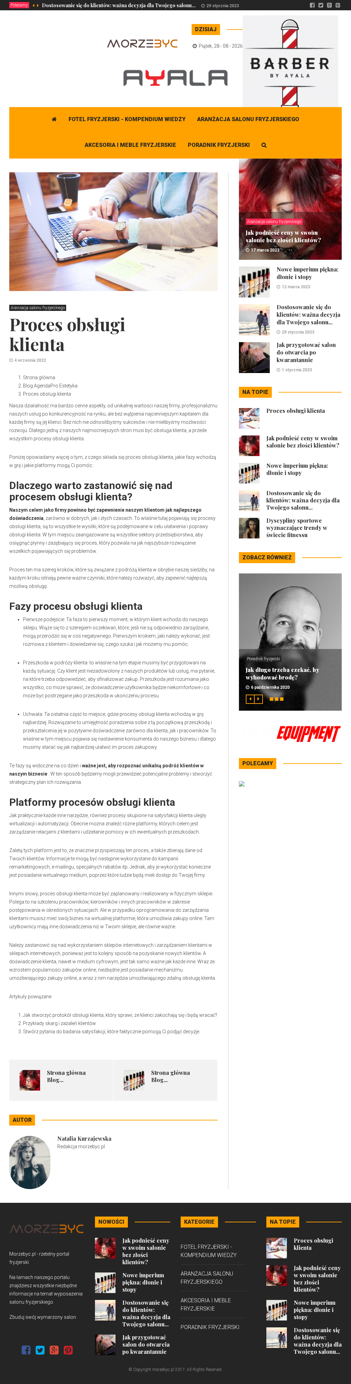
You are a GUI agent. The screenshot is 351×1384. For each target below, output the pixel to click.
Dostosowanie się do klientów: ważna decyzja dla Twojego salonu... (119, 5)
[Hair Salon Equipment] (290, 734)
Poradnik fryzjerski (219, 145)
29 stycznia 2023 (222, 5)
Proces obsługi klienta (295, 410)
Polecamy (19, 5)
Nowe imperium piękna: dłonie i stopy (307, 273)
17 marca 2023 (265, 250)
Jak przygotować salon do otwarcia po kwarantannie (306, 352)
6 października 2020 (270, 687)
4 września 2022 (30, 360)
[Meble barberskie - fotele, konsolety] (290, 66)
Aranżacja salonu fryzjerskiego (248, 119)
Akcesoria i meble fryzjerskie (130, 145)
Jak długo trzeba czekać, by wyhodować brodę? (282, 673)
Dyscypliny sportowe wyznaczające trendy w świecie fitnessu (296, 527)
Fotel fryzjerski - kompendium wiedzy (127, 119)
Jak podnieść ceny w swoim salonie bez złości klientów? (283, 236)
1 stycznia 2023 (297, 370)
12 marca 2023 (296, 286)
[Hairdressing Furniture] (241, 783)
